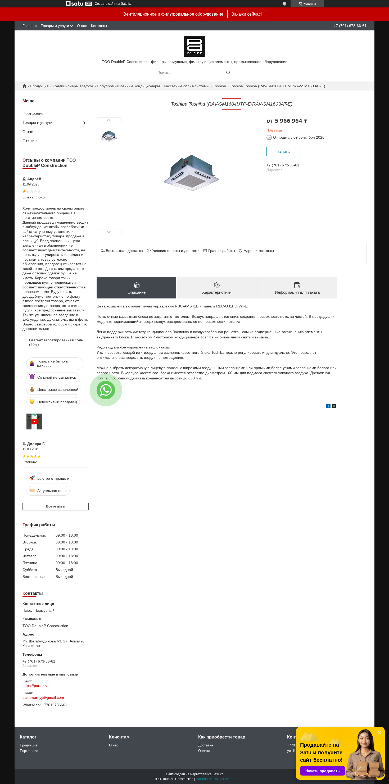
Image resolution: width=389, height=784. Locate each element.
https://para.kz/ (34, 685)
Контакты (99, 26)
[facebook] (328, 407)
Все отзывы (55, 506)
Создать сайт (105, 4)
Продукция (39, 86)
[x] (334, 407)
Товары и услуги (55, 26)
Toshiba (219, 86)
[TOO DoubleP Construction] (194, 46)
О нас (82, 26)
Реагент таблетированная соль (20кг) (56, 342)
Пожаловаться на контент (215, 779)
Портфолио (32, 113)
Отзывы (29, 141)
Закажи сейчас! (247, 14)
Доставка (205, 745)
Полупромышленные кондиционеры (128, 86)
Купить (284, 151)
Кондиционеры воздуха (73, 86)
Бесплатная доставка (124, 250)
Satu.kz (217, 774)
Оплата (204, 751)
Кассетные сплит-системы (186, 86)
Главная (29, 26)
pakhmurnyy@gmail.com (43, 697)
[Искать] (228, 73)
